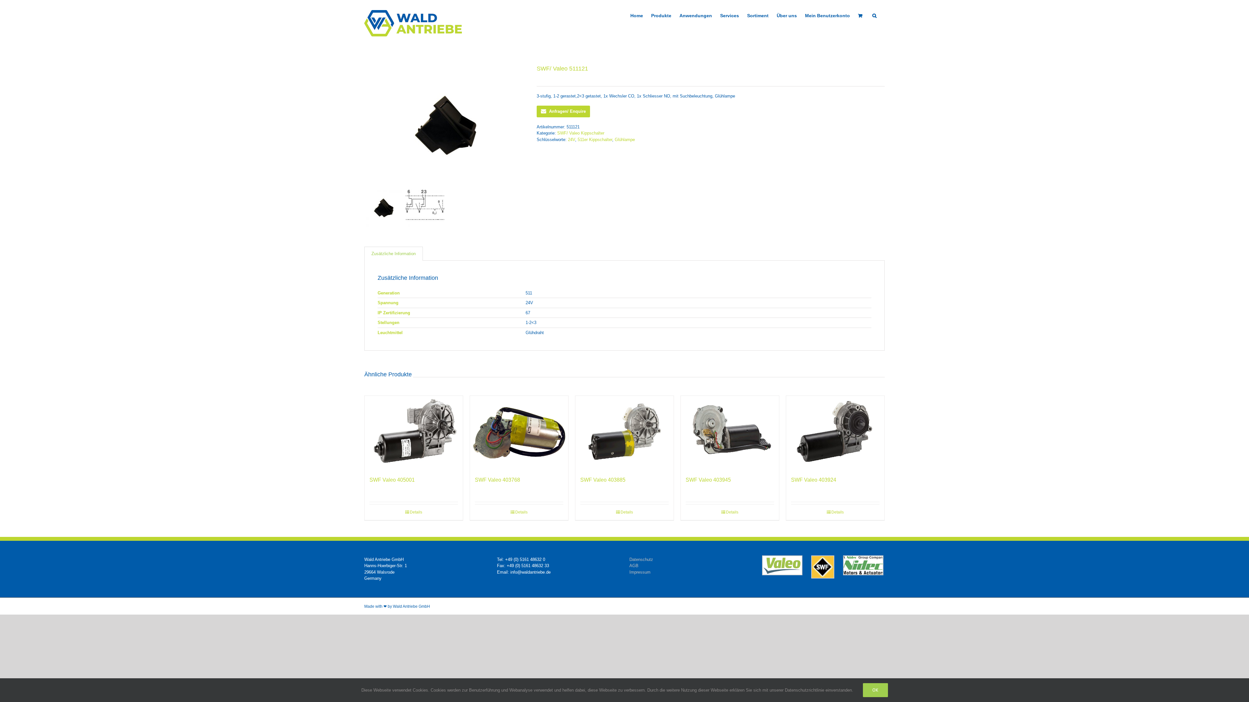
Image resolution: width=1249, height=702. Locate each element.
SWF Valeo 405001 (392, 480)
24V (571, 139)
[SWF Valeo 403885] (624, 433)
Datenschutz (641, 559)
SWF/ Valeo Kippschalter (580, 133)
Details (416, 512)
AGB (633, 565)
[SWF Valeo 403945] (730, 433)
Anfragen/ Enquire (567, 111)
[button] (874, 15)
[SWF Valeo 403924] (835, 433)
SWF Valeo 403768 (497, 480)
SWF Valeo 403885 (602, 480)
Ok (875, 690)
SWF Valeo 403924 (813, 480)
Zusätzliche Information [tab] (393, 253)
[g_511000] (445, 125)
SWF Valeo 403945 (708, 480)
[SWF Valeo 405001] (414, 433)
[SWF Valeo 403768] (519, 433)
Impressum (640, 572)
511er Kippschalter (595, 139)
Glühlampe (625, 139)
